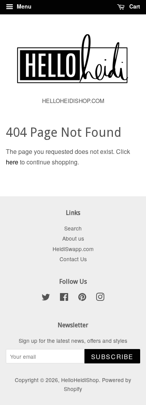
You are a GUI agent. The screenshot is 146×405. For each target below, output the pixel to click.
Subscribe (112, 356)
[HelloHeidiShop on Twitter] (46, 298)
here (12, 161)
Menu (23, 6)
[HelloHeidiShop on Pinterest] (82, 298)
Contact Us (73, 259)
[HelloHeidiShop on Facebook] (64, 298)
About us (73, 238)
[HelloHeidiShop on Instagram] (100, 298)
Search (73, 228)
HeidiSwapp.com (73, 249)
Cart (134, 6)
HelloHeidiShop (80, 380)
